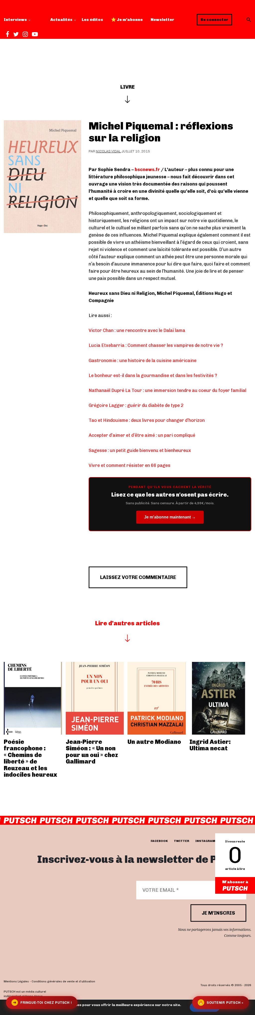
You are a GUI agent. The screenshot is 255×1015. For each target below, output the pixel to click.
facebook (159, 841)
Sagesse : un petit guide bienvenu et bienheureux (140, 450)
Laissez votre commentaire (138, 577)
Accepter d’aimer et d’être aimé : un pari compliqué (142, 435)
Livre (127, 87)
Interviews (15, 19)
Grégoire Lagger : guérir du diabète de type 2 (136, 405)
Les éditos (92, 19)
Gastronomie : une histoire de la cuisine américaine (142, 360)
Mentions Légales (16, 981)
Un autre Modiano (154, 741)
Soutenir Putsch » (221, 1002)
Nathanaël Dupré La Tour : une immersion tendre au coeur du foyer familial (167, 390)
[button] (248, 19)
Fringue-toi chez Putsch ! (42, 1002)
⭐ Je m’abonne (127, 19)
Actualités (61, 19)
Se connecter (214, 19)
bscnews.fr (147, 169)
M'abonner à (235, 882)
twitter (181, 841)
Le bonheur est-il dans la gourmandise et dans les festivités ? (153, 375)
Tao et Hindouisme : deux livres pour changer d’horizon (147, 420)
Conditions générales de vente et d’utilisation (63, 981)
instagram (205, 841)
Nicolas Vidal (108, 151)
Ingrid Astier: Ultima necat (210, 745)
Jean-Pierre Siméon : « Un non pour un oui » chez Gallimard (92, 751)
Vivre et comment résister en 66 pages (129, 465)
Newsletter (162, 19)
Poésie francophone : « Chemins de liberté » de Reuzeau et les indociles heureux (30, 758)
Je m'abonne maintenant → (170, 517)
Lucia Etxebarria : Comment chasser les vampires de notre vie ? (156, 345)
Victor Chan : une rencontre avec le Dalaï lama (137, 330)
